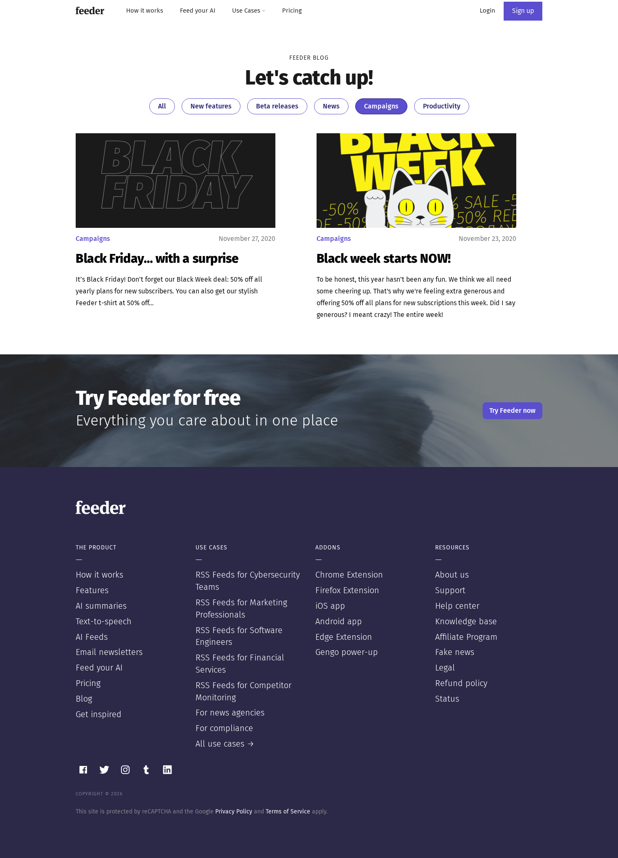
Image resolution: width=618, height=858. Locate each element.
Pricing (292, 11)
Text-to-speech (104, 622)
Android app (338, 622)
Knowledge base (466, 622)
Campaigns (381, 106)
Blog (84, 699)
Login (487, 11)
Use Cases (247, 11)
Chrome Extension (349, 575)
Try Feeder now (512, 410)
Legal (445, 668)
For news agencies (229, 713)
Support (450, 590)
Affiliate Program (466, 637)
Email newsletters (109, 652)
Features (92, 590)
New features (211, 106)
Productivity (441, 106)
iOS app (330, 606)
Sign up (523, 11)
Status (447, 699)
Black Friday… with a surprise (157, 259)
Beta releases (277, 106)
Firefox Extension (347, 590)
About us (452, 575)
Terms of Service (288, 812)
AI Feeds (92, 637)
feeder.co (90, 10)
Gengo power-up (346, 652)
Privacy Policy (233, 812)
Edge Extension (343, 637)
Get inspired (98, 714)
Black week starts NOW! (384, 259)
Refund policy (461, 683)
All (162, 106)
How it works (144, 11)
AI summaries (101, 606)
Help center (457, 606)
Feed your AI (197, 11)
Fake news (454, 652)
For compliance (224, 728)
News (331, 106)
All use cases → (224, 744)
